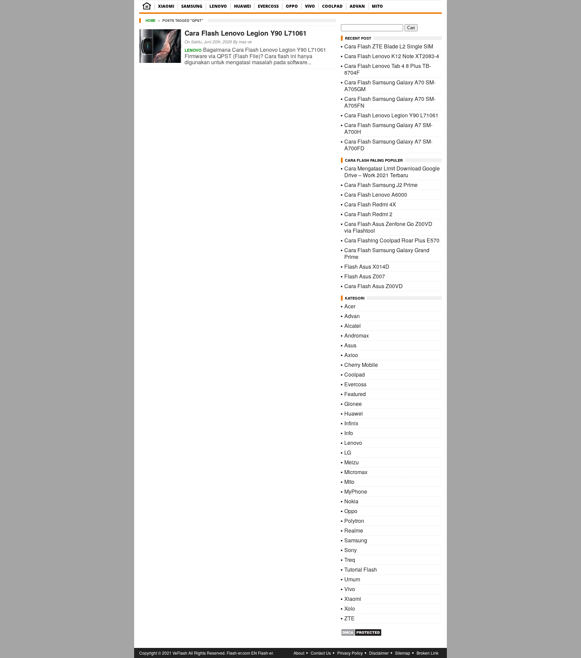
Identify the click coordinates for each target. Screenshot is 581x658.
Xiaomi (166, 6)
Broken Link (427, 653)
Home (151, 20)
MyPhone (355, 491)
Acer (349, 306)
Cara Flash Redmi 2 (368, 214)
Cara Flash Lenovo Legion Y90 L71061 (246, 33)
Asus (350, 345)
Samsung (191, 6)
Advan (357, 6)
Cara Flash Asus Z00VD (373, 286)
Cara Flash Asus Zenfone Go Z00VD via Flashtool (388, 227)
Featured (355, 394)
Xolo (349, 608)
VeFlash (179, 653)
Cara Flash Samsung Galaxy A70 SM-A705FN (389, 102)
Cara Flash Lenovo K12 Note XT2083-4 (391, 56)
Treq (349, 560)
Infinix (351, 423)
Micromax (355, 472)
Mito (377, 6)
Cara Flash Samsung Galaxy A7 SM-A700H (388, 128)
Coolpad (332, 6)
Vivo (310, 6)
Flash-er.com (238, 653)
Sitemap (402, 653)
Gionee (353, 404)
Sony (350, 550)
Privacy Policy (350, 653)
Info (348, 433)
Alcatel (352, 326)
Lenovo (218, 6)
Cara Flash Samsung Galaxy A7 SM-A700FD (388, 145)
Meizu (351, 462)
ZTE (349, 618)
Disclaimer (379, 653)
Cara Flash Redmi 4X (370, 204)
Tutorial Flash (360, 569)
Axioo (351, 355)
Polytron (354, 521)
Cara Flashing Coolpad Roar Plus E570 (391, 240)
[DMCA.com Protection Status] (361, 634)
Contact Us (321, 653)
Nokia (351, 501)
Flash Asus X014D (366, 266)
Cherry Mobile (361, 365)
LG (347, 452)
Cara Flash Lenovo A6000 (375, 194)
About (299, 653)
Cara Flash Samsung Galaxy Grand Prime (386, 253)
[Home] (147, 8)
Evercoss (268, 6)
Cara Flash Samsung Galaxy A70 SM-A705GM (389, 85)
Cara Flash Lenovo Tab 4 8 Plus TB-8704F (387, 69)
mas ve (245, 41)
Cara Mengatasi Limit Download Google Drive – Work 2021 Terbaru (392, 171)
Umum (352, 579)
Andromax (356, 335)
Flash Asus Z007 (364, 276)
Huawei (242, 6)
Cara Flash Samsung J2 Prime (381, 185)
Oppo (292, 6)
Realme (353, 530)
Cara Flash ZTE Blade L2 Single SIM (388, 46)
